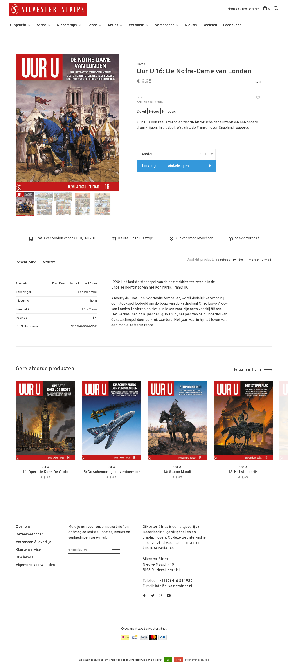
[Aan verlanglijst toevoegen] (258, 98)
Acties (113, 25)
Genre (92, 25)
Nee (178, 660)
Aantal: (147, 154)
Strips (42, 25)
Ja (168, 660)
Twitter (237, 260)
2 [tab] (145, 494)
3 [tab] (153, 494)
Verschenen (165, 25)
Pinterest (252, 260)
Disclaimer (24, 557)
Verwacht (137, 25)
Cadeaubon (232, 25)
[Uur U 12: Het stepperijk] (243, 420)
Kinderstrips (67, 25)
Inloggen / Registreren (243, 9)
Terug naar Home (247, 369)
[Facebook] (144, 596)
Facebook (223, 260)
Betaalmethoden (30, 534)
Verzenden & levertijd (33, 542)
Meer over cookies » (197, 660)
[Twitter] (152, 596)
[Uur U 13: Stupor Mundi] (177, 420)
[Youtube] (169, 596)
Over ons (23, 527)
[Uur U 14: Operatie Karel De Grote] (45, 420)
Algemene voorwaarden (35, 565)
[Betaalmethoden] (125, 639)
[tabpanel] (67, 122)
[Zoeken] (276, 9)
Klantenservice (28, 550)
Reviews (49, 262)
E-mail (266, 260)
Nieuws (191, 25)
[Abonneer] (115, 550)
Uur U (257, 82)
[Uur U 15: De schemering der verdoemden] (111, 420)
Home (141, 64)
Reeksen (210, 25)
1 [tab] (137, 494)
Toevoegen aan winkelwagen (165, 166)
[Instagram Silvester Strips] (160, 596)
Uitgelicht (18, 25)
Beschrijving (26, 262)
